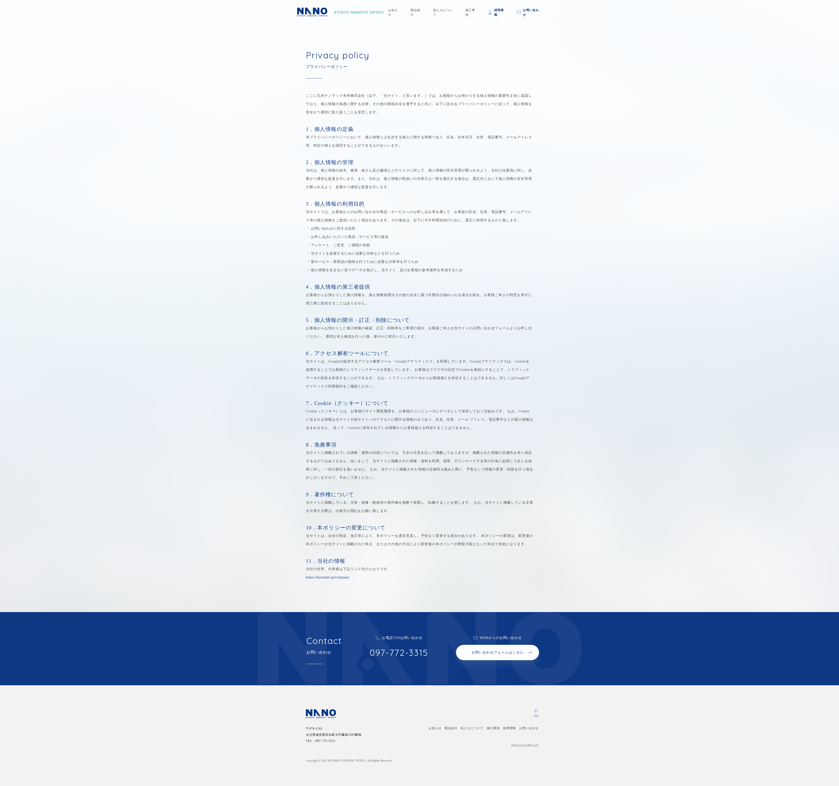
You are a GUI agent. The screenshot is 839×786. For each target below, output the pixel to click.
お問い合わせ (531, 12)
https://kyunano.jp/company (328, 577)
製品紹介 (415, 12)
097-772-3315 (399, 652)
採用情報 (499, 12)
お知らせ (393, 12)
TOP (536, 716)
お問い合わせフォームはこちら (497, 652)
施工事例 (470, 12)
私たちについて (443, 12)
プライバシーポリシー (525, 745)
